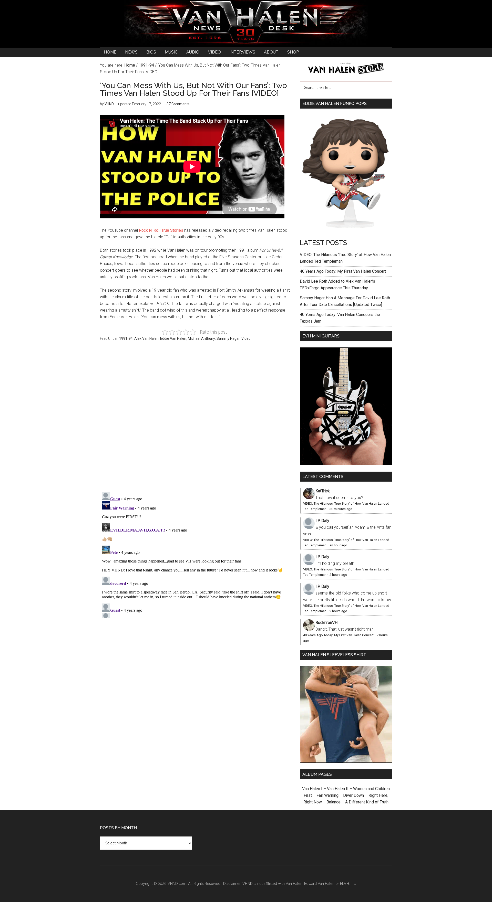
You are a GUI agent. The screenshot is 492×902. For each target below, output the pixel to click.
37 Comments (178, 104)
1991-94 (126, 338)
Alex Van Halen (146, 338)
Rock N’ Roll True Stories (161, 230)
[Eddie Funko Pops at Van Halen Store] (346, 230)
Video (246, 338)
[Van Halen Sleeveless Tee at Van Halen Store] (346, 761)
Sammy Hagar (228, 338)
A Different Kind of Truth (366, 802)
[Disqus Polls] (196, 419)
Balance (333, 802)
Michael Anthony (201, 338)
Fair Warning (327, 795)
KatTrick (322, 491)
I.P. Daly (322, 520)
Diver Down (353, 795)
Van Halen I (312, 788)
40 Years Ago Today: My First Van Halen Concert (343, 271)
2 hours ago (338, 575)
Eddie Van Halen (173, 338)
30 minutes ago (341, 509)
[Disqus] (196, 554)
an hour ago (338, 545)
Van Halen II (337, 788)
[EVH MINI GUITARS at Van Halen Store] (346, 463)
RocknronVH (326, 622)
